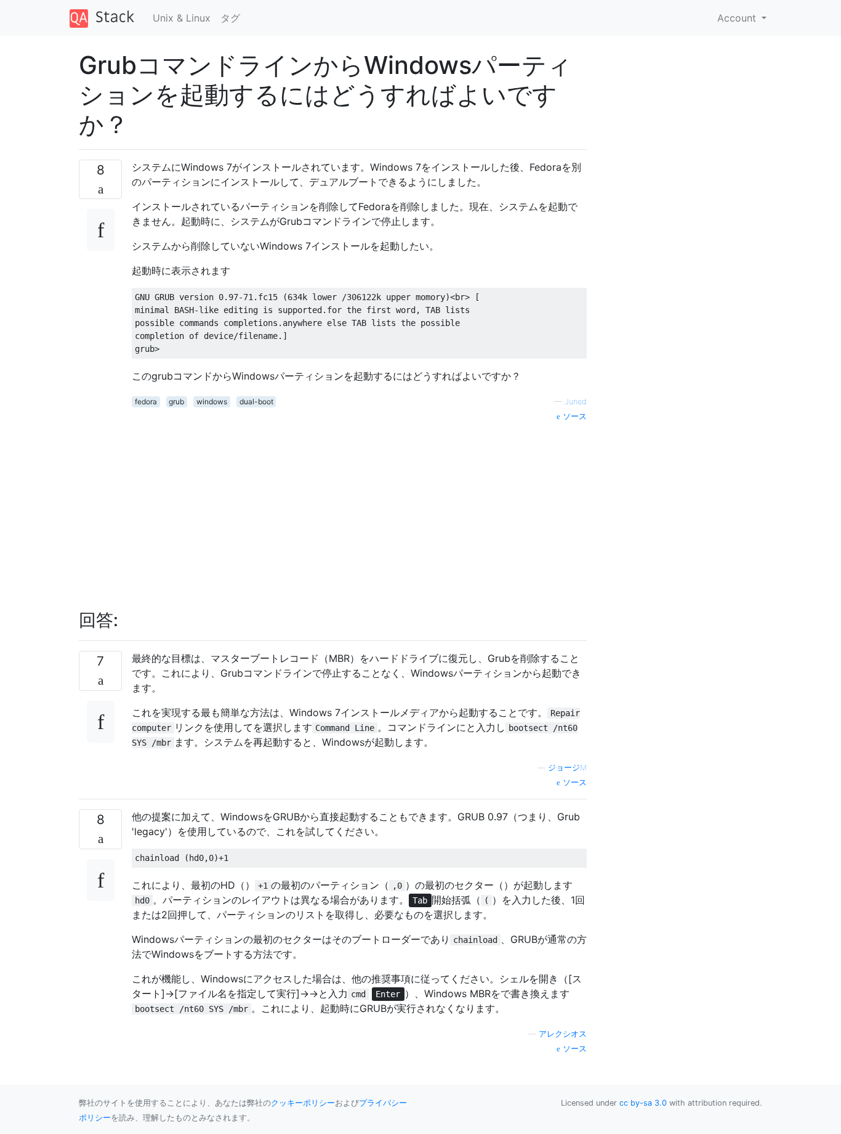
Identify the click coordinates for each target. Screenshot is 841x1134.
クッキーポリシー (303, 1102)
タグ (230, 18)
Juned (576, 401)
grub (176, 401)
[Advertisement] (359, 509)
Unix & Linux (182, 18)
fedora (146, 401)
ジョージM (567, 767)
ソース (573, 416)
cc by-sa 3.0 (643, 1102)
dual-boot (256, 401)
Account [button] (738, 18)
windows (211, 401)
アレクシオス (563, 1033)
